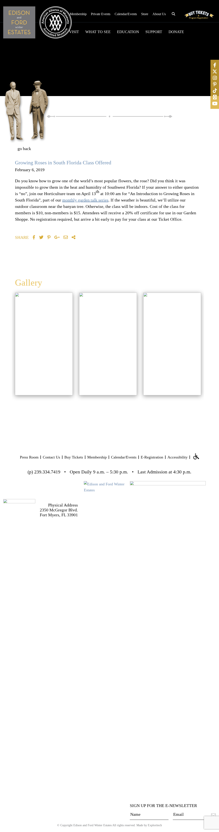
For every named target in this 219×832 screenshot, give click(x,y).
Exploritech (155, 825)
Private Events (100, 14)
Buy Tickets (73, 457)
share (22, 237)
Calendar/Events (126, 14)
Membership (78, 14)
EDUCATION (128, 32)
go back (24, 148)
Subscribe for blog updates (161, 150)
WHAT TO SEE (98, 32)
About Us (159, 14)
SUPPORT (153, 32)
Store (144, 14)
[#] (214, 65)
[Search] (176, 125)
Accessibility (177, 457)
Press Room (29, 457)
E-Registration (152, 457)
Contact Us (51, 457)
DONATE (176, 32)
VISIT (74, 32)
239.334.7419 (47, 471)
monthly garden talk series (85, 200)
